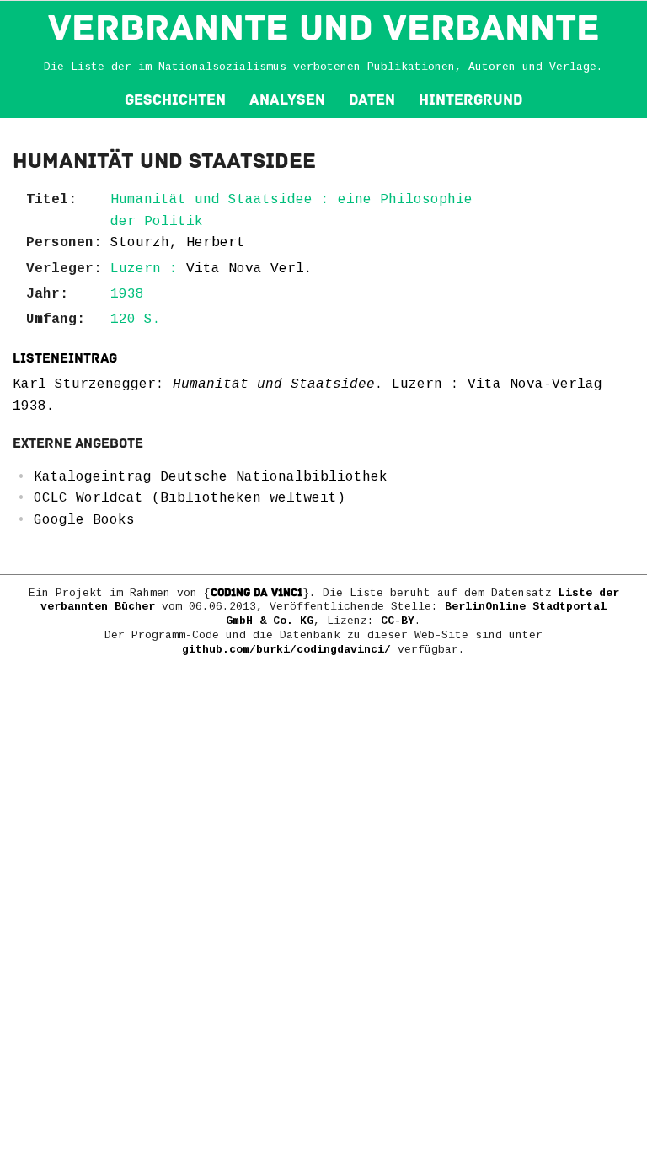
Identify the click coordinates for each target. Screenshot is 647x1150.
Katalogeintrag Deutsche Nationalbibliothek (211, 477)
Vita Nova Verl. (249, 269)
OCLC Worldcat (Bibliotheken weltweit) (189, 498)
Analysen (287, 100)
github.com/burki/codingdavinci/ (286, 649)
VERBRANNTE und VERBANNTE (324, 28)
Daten (372, 100)
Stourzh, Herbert (177, 242)
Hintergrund (470, 100)
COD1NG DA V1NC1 (256, 592)
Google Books (84, 520)
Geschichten (175, 100)
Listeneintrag (65, 358)
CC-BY (397, 621)
